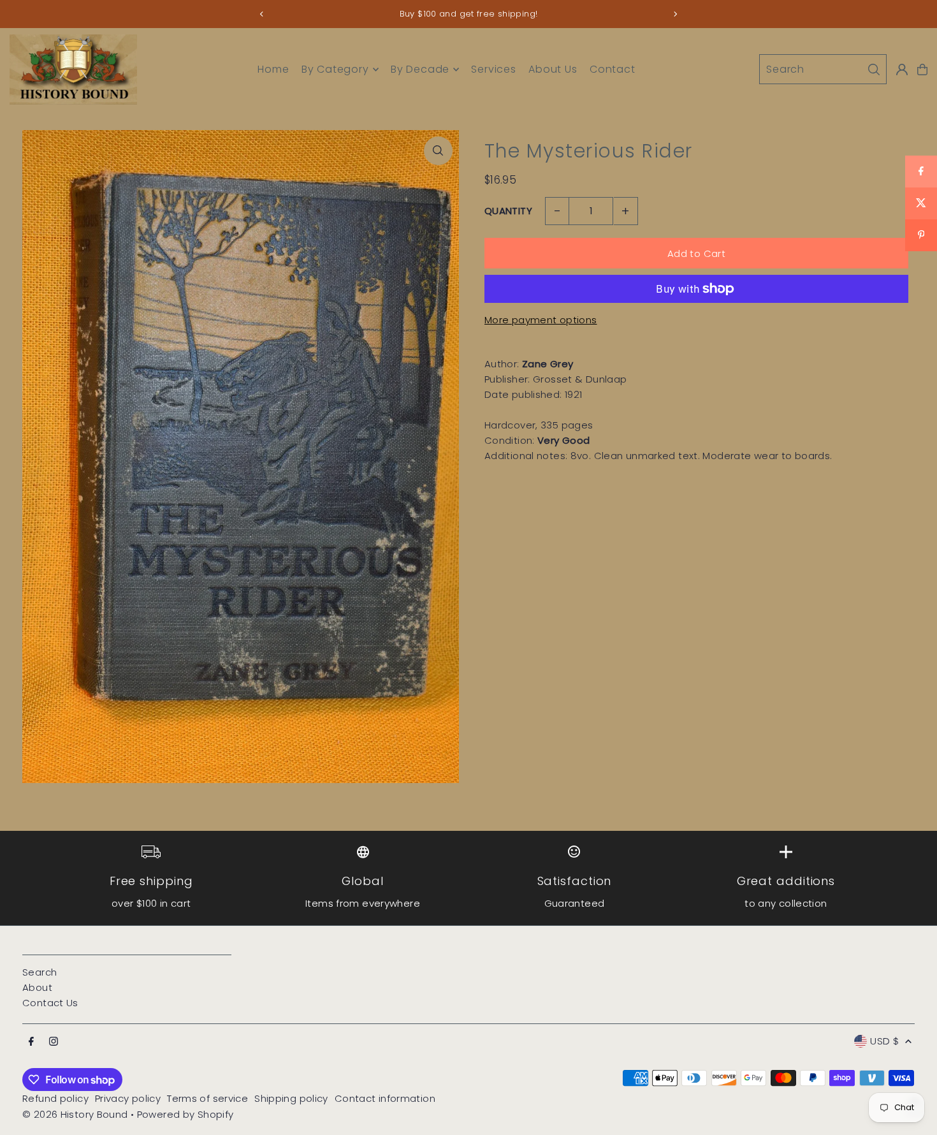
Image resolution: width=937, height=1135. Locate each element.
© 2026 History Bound (75, 1114)
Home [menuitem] (273, 69)
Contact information (385, 1098)
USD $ (884, 1041)
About (37, 987)
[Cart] (922, 69)
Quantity (508, 210)
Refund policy (55, 1098)
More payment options (540, 319)
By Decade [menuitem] (420, 69)
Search (39, 972)
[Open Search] (823, 69)
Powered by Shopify (185, 1114)
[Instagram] (53, 1042)
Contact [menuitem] (613, 69)
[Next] (675, 14)
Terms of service (207, 1098)
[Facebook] (31, 1042)
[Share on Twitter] (921, 203)
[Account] (902, 69)
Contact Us (50, 1002)
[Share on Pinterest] (921, 235)
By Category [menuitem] (335, 69)
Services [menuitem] (493, 69)
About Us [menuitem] (552, 69)
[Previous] (262, 14)
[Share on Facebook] (921, 171)
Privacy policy (128, 1098)
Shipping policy (291, 1098)
